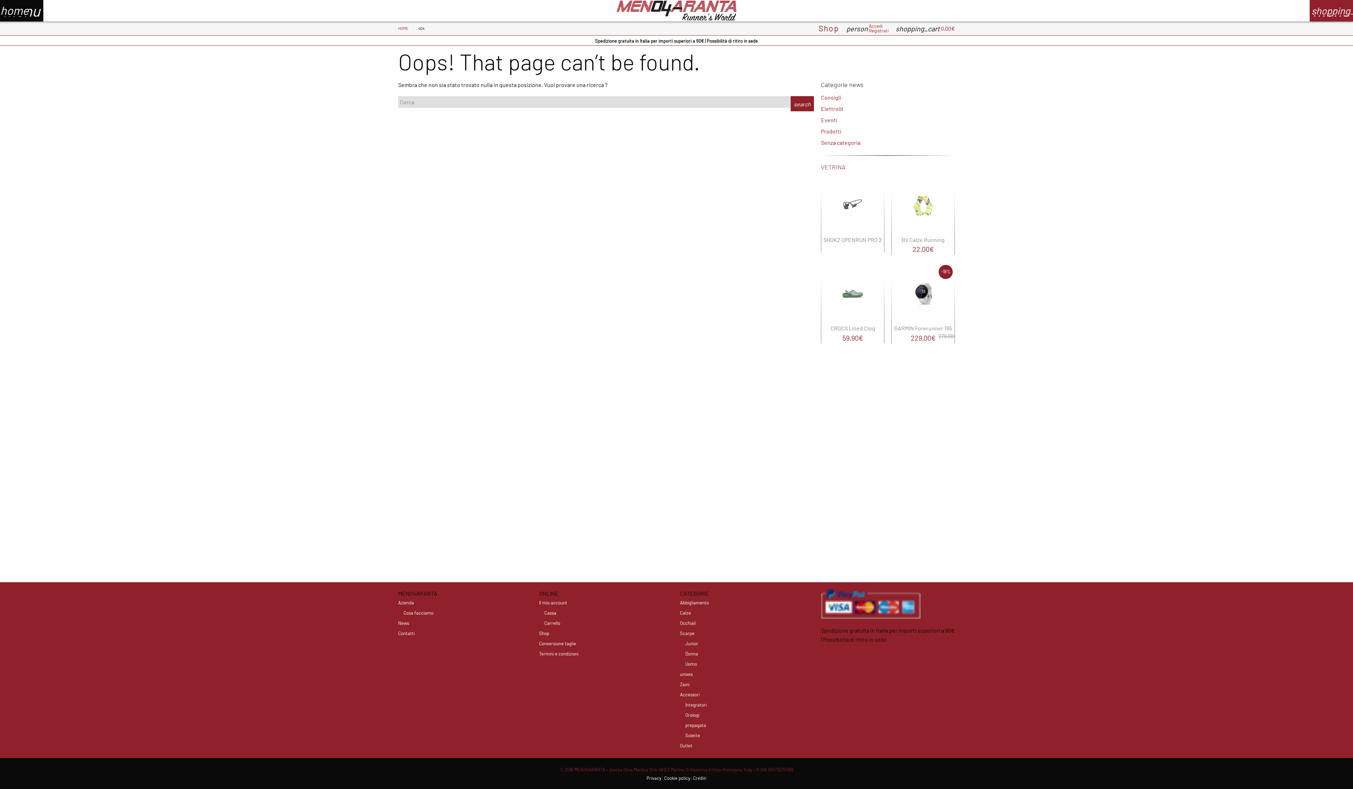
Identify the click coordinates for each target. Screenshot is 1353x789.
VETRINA (833, 167)
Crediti (699, 778)
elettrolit (832, 108)
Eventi (829, 120)
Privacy (654, 778)
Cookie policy (677, 778)
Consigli (831, 97)
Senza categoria (840, 142)
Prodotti (831, 131)
